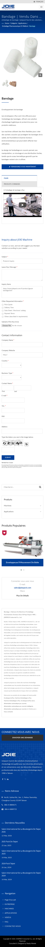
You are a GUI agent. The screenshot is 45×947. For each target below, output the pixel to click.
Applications (22, 23)
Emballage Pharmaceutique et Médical (15, 26)
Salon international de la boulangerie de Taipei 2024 (21, 874)
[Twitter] (5, 779)
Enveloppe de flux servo (28, 700)
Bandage (32, 26)
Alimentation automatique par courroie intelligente (18, 706)
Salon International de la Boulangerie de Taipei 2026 (21, 830)
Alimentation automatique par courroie (15, 703)
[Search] (40, 487)
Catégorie (13, 23)
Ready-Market (31, 943)
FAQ (6, 922)
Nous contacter (8, 711)
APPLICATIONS (11, 913)
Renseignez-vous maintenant (23, 166)
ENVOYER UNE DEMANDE (22, 738)
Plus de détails (22, 595)
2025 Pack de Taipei (10, 841)
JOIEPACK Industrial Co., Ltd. (25, 939)
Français (39, 2)
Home (7, 23)
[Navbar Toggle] (41, 7)
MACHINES (9, 909)
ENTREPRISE (10, 904)
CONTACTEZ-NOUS (13, 926)
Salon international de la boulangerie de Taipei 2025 (21, 852)
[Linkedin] (8, 779)
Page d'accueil (10, 900)
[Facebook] (2, 779)
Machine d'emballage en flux (23, 698)
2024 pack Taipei (8, 863)
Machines (7, 506)
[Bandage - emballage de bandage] (40, 75)
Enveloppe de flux (9, 698)
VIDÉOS (8, 917)
